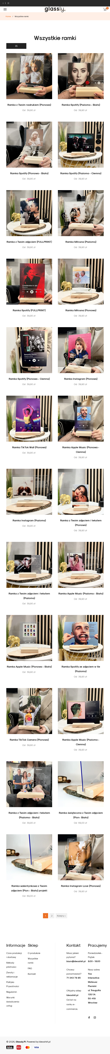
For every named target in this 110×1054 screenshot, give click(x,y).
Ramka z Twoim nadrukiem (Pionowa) (29, 104)
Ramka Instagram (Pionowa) (80, 378)
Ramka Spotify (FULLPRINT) (29, 310)
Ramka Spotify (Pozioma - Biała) (81, 104)
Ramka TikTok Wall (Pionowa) (29, 447)
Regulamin (11, 991)
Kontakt (32, 973)
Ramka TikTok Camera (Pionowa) (29, 739)
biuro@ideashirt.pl (76, 961)
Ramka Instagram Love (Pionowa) (81, 885)
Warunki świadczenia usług (12, 1001)
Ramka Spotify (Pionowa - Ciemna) (29, 378)
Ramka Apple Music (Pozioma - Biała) (80, 593)
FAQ (30, 968)
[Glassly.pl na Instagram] (95, 1017)
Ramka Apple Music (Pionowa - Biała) (29, 666)
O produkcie (34, 953)
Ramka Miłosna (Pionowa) (80, 310)
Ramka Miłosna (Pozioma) (80, 241)
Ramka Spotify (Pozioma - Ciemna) (80, 173)
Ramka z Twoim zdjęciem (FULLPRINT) (29, 241)
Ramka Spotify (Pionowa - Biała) (29, 173)
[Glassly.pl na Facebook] (89, 1017)
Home (8, 16)
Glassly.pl (21, 1041)
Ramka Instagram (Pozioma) (29, 520)
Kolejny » (61, 915)
